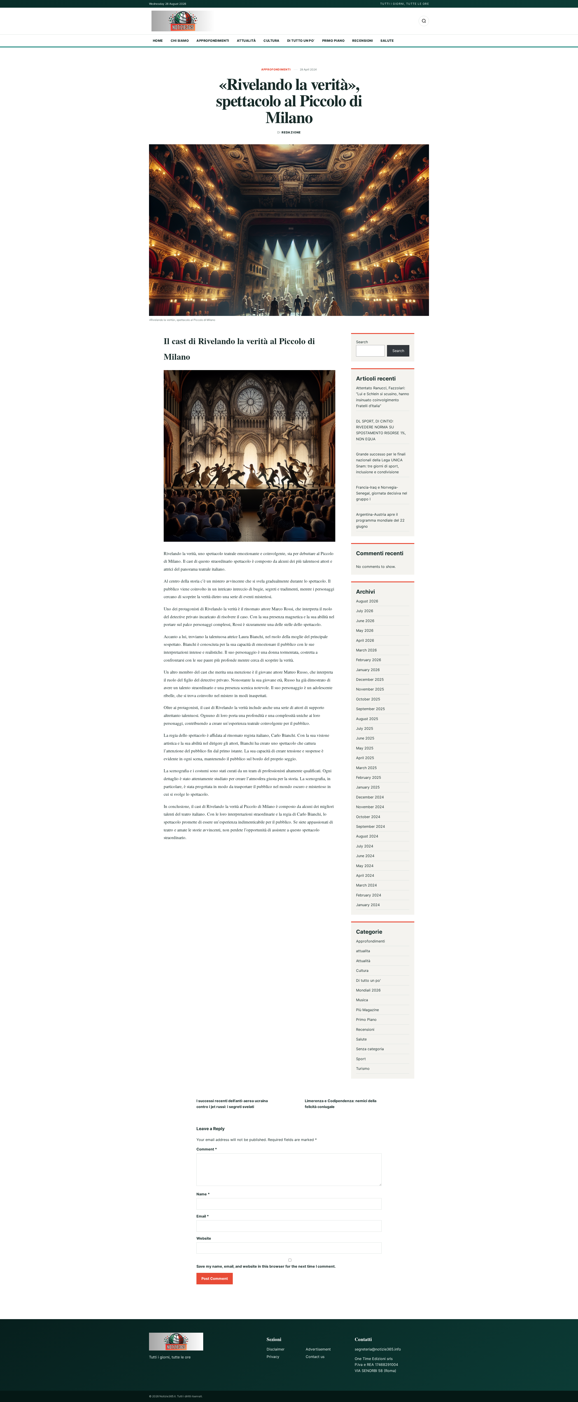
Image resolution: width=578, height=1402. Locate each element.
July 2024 (364, 846)
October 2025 (368, 699)
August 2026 (367, 601)
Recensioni (362, 40)
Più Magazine (367, 1010)
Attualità (246, 40)
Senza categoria (370, 1049)
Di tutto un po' (368, 980)
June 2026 (365, 620)
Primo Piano (333, 40)
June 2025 (365, 738)
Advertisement (318, 1349)
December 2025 (370, 679)
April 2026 (365, 640)
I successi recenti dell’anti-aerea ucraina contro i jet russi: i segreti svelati (232, 1104)
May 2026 (364, 630)
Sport (361, 1059)
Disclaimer (275, 1349)
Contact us (315, 1356)
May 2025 (364, 748)
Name (203, 1194)
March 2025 (366, 767)
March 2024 (366, 885)
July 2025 (364, 728)
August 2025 (367, 718)
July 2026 (364, 611)
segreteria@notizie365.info (378, 1349)
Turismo (363, 1068)
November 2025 (370, 689)
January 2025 (368, 787)
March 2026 (366, 650)
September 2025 (370, 709)
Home (158, 40)
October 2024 (368, 816)
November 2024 (370, 807)
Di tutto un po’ (301, 40)
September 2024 (370, 826)
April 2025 (365, 758)
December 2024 (370, 797)
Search (362, 342)
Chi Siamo (180, 40)
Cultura (271, 40)
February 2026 (368, 660)
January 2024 (368, 905)
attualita (363, 951)
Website (203, 1238)
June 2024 (365, 856)
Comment (206, 1149)
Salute (387, 40)
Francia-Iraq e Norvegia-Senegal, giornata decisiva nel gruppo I (381, 493)
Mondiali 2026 (368, 990)
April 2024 (365, 875)
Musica (362, 1000)
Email (202, 1216)
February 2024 (368, 895)
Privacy (273, 1356)
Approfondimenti (212, 40)
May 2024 (364, 865)
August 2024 (367, 836)
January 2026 (368, 669)
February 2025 (368, 777)
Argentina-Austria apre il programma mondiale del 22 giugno (380, 520)
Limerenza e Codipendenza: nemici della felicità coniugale (340, 1104)
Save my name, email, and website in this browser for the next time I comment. (266, 1266)
